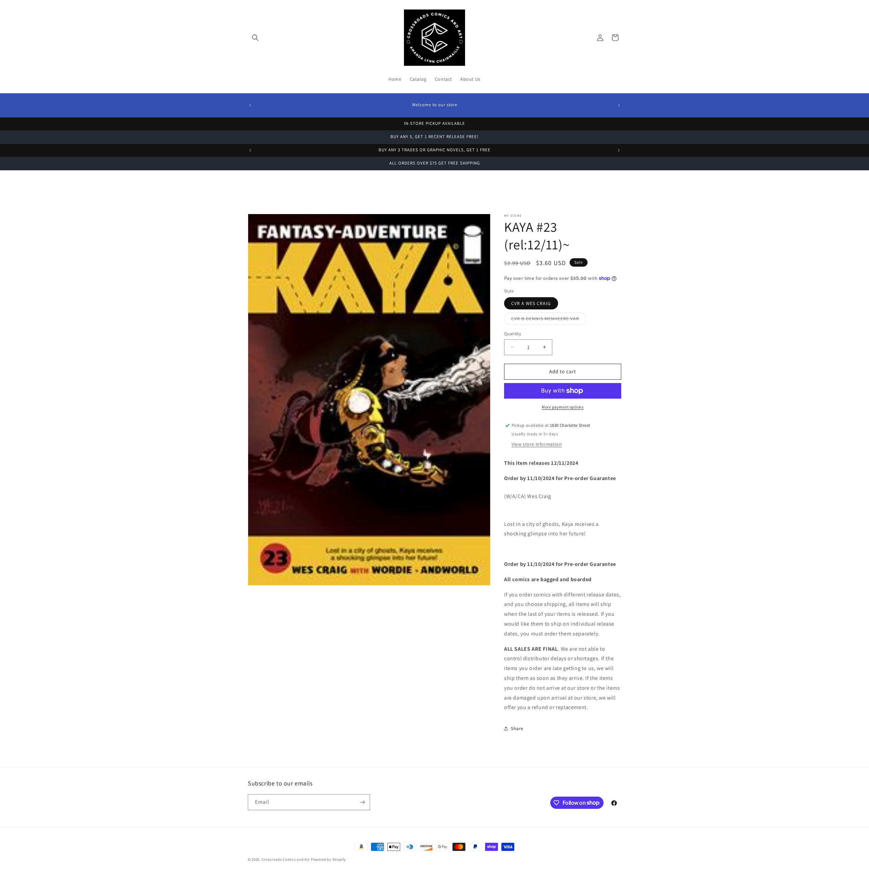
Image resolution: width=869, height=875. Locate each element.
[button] (255, 37)
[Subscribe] (362, 802)
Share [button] (517, 728)
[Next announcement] (618, 105)
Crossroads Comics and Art (286, 859)
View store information (537, 444)
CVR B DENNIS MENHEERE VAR (548, 320)
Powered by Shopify (328, 859)
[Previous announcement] (250, 105)
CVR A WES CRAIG (531, 303)
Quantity (512, 334)
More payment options (563, 407)
